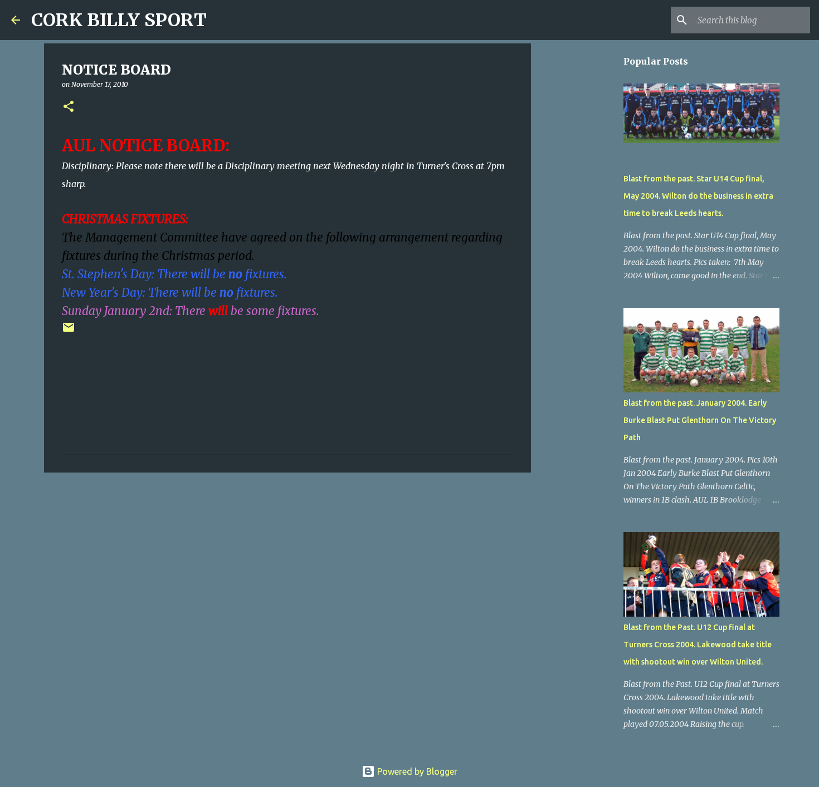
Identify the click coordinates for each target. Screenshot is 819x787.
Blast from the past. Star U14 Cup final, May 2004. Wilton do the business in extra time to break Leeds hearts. (698, 196)
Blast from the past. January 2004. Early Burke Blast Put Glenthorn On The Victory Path (699, 420)
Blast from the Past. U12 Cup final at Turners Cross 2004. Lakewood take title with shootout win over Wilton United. (697, 644)
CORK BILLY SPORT (119, 20)
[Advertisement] (287, 567)
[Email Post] (68, 331)
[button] (68, 107)
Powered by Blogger (416, 771)
